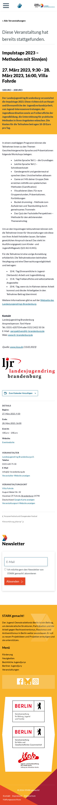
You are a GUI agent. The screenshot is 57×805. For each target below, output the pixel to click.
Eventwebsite (8, 442)
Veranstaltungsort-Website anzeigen (18, 503)
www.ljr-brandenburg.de (20, 334)
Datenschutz (30, 796)
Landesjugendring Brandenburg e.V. (18, 457)
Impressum (17, 796)
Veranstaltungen (10, 669)
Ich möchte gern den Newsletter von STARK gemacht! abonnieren (25, 571)
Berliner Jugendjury (12, 665)
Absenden (13, 581)
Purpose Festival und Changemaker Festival (20, 516)
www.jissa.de (16, 347)
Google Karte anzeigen (24, 499)
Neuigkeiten (8, 658)
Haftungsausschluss (12, 799)
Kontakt (6, 796)
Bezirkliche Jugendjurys (14, 662)
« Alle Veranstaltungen (14, 20)
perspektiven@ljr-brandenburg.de (27, 331)
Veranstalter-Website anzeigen (16, 475)
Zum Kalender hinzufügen (20, 393)
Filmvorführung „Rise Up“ (12, 522)
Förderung (7, 654)
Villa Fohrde (7, 488)
